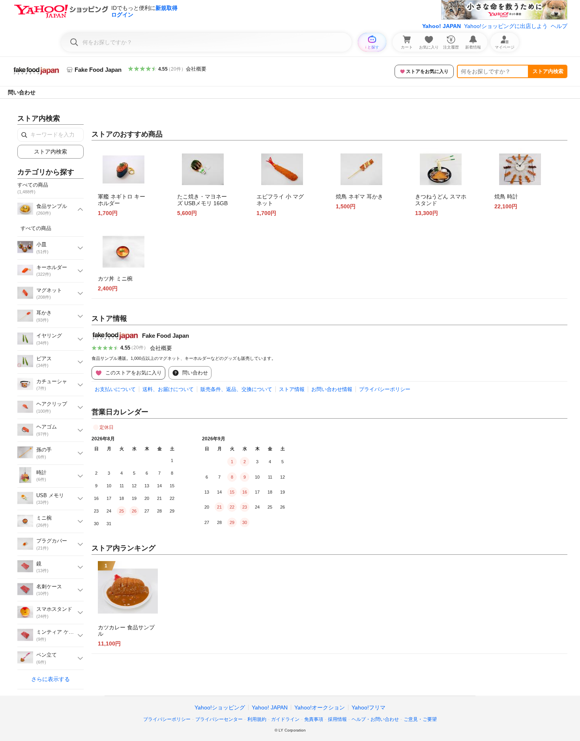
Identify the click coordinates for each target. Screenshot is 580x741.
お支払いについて (115, 389)
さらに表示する (50, 679)
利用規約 (256, 719)
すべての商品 (36, 228)
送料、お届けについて (168, 389)
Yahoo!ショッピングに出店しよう (506, 26)
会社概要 (196, 69)
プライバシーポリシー (384, 389)
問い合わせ (22, 92)
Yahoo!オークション (319, 707)
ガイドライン (285, 719)
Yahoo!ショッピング (220, 707)
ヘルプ (559, 26)
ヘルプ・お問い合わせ (375, 719)
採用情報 (337, 719)
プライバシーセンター (219, 719)
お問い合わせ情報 (331, 389)
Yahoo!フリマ (368, 707)
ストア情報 (292, 389)
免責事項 (313, 719)
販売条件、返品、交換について (236, 389)
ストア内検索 (548, 71)
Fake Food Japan (165, 335)
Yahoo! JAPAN (441, 26)
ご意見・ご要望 (420, 719)
